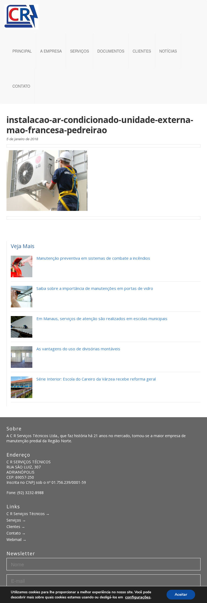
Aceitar (181, 594)
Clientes (142, 51)
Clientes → (15, 526)
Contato (21, 86)
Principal (22, 51)
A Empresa (51, 51)
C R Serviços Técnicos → (28, 513)
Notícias (168, 51)
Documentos (110, 51)
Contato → (16, 533)
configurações (137, 597)
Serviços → (16, 520)
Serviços (79, 51)
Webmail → (16, 539)
